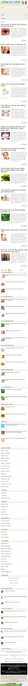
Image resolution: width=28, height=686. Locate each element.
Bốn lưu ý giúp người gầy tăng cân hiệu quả (15, 314)
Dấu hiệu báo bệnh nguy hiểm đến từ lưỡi (16, 438)
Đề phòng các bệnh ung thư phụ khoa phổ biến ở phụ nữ (16, 300)
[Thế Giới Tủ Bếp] (14, 580)
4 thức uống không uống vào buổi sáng (15, 362)
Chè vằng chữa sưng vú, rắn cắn (14, 389)
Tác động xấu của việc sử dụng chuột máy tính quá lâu (16, 338)
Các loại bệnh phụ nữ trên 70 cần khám (13, 636)
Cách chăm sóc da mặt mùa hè (13, 44)
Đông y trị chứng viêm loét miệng (14, 355)
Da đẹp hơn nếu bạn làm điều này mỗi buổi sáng (13, 149)
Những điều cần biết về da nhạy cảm (14, 231)
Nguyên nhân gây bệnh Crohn (13, 372)
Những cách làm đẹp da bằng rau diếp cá (13, 211)
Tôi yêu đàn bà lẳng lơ (9, 590)
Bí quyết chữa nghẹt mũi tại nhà (13, 330)
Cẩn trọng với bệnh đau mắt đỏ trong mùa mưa (13, 25)
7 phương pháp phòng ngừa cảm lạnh (15, 306)
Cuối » (21, 270)
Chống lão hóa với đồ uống (11, 622)
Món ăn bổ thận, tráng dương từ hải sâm (16, 414)
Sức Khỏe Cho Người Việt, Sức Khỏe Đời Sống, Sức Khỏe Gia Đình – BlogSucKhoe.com (14, 671)
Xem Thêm (24, 40)
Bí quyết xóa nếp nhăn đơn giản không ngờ (15, 616)
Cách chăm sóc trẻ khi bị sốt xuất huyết (15, 281)
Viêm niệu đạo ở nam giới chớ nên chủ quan (15, 380)
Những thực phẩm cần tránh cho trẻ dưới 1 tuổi (16, 275)
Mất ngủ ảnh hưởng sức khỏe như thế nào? (15, 631)
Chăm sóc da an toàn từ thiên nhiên (13, 85)
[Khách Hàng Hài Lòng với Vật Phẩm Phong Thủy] (14, 578)
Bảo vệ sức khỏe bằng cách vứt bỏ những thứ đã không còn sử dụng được (16, 432)
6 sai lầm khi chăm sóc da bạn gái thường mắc (13, 191)
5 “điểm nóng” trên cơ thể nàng (12, 602)
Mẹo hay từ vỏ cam (10, 406)
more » (23, 37)
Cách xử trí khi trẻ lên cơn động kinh (15, 289)
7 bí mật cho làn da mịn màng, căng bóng (13, 106)
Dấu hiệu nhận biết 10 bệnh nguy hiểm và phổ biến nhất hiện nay (16, 425)
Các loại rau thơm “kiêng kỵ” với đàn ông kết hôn (16, 324)
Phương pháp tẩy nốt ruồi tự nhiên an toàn (14, 611)
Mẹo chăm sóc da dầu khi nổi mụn (13, 65)
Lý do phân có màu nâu (10, 642)
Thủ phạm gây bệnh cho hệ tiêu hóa (14, 347)
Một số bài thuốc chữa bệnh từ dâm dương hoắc (16, 397)
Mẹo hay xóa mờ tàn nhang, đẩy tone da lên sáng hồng (14, 250)
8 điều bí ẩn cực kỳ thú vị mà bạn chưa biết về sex (15, 597)
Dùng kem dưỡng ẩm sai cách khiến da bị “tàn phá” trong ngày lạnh (13, 128)
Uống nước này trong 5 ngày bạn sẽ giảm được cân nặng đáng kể (12, 170)
